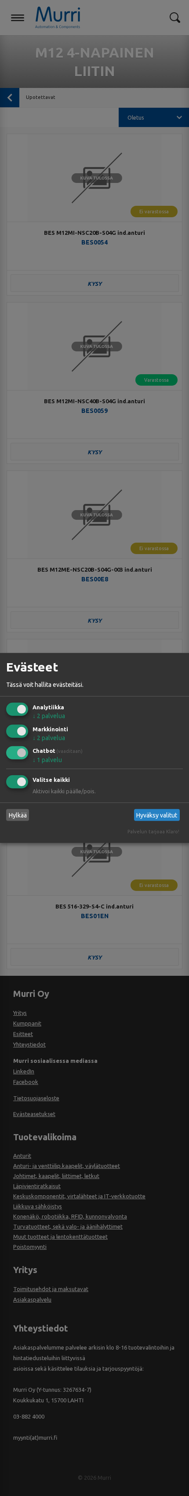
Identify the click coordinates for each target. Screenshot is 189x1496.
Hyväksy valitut (156, 815)
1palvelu (47, 759)
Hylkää (18, 815)
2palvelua (49, 715)
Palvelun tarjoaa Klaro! (153, 831)
